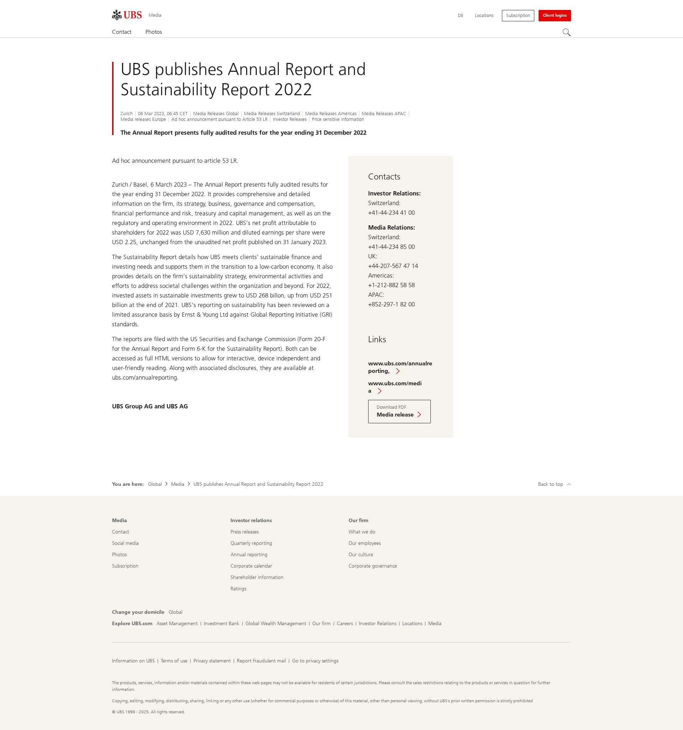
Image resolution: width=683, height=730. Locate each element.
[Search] (566, 32)
